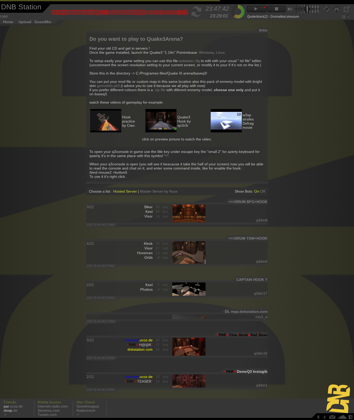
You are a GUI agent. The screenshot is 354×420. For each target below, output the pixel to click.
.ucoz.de (13, 406)
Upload (25, 22)
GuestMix (42, 22)
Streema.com (49, 410)
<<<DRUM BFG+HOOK (248, 202)
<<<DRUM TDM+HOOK (247, 238)
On (257, 191)
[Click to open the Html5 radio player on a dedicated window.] (346, 11)
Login (4, 16)
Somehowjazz (87, 406)
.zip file (159, 90)
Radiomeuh (85, 410)
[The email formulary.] (333, 417)
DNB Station (21, 7)
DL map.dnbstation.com (246, 311)
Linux (220, 52)
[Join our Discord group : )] (319, 417)
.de (10, 410)
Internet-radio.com (53, 406)
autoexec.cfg (189, 61)
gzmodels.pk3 (108, 86)
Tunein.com (47, 414)
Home (8, 22)
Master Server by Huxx (159, 191)
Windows (206, 52)
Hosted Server (125, 191)
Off (262, 191)
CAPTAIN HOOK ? (251, 279)
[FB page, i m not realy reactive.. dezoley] (351, 417)
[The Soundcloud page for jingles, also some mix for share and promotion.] (343, 417)
